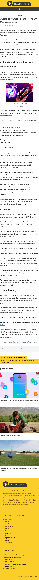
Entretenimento (10, 531)
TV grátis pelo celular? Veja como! (25, 342)
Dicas (7, 528)
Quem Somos (9, 566)
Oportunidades (10, 538)
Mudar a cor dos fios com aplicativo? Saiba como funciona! (17, 361)
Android (6, 155)
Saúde (7, 540)
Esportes (8, 533)
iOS (11, 155)
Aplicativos (8, 519)
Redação (12, 25)
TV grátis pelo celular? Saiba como (14, 357)
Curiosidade (9, 526)
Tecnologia (8, 542)
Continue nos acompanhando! (12, 349)
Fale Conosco (9, 562)
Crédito (7, 524)
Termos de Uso (10, 569)
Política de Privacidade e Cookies (15, 564)
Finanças (8, 535)
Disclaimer (8, 559)
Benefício (8, 521)
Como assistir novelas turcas (10, 435)
